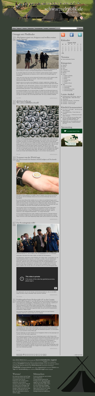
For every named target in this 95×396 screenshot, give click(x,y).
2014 (25, 360)
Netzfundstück (45, 365)
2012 (17, 360)
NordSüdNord (51, 365)
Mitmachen (31, 28)
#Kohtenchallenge (23, 101)
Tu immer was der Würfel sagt (28, 157)
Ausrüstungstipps (68, 86)
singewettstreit (42, 367)
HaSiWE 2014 (47, 363)
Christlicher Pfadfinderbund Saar (22, 362)
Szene (64, 74)
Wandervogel (40, 369)
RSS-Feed (63, 35)
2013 (21, 360)
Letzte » (44, 354)
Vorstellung (33, 369)
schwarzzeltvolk (26, 367)
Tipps (64, 84)
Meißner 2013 (67, 77)
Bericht (38, 360)
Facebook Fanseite (72, 35)
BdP (35, 360)
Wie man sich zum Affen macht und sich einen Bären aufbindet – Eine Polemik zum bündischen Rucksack (72, 118)
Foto (48, 362)
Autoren (25, 28)
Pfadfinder (17, 367)
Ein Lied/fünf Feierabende (38, 362)
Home (14, 28)
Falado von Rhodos (68, 75)
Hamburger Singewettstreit (32, 363)
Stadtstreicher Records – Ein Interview (71, 100)
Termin (57, 367)
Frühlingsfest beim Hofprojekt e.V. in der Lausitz (35, 299)
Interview (52, 363)
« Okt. (62, 53)
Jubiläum (57, 363)
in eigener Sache (66, 71)
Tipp (14, 369)
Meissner (22, 365)
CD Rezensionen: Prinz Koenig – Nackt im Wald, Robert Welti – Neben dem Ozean (72, 97)
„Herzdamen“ (65, 99)
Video (29, 369)
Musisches (39, 365)
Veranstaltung (23, 369)
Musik (33, 365)
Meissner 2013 (28, 365)
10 (36, 354)
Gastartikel (65, 69)
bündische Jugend (49, 360)
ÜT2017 (65, 81)
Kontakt (46, 28)
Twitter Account (80, 35)
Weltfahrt (47, 369)
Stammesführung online (69, 89)
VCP (17, 369)
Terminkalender (39, 28)
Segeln (32, 367)
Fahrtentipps (66, 87)
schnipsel (20, 296)
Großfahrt (21, 364)
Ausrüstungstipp (30, 360)
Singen (36, 367)
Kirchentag (14, 365)
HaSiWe (41, 363)
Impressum (52, 28)
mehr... (18, 392)
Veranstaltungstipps (68, 90)
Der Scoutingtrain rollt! (25, 223)
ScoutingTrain (43, 253)
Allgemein (65, 65)
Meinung (64, 72)
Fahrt (64, 68)
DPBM (31, 362)
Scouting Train (67, 80)
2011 (14, 360)
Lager (18, 365)
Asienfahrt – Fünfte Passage (69, 103)
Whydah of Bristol (68, 83)
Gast (19, 350)
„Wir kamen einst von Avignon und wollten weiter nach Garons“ (36, 38)
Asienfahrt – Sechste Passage (69, 102)
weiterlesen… (54, 98)
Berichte (64, 66)
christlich (14, 362)
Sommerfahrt (48, 367)
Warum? (19, 28)
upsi (19, 154)
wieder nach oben (78, 354)
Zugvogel (51, 369)
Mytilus (65, 78)
